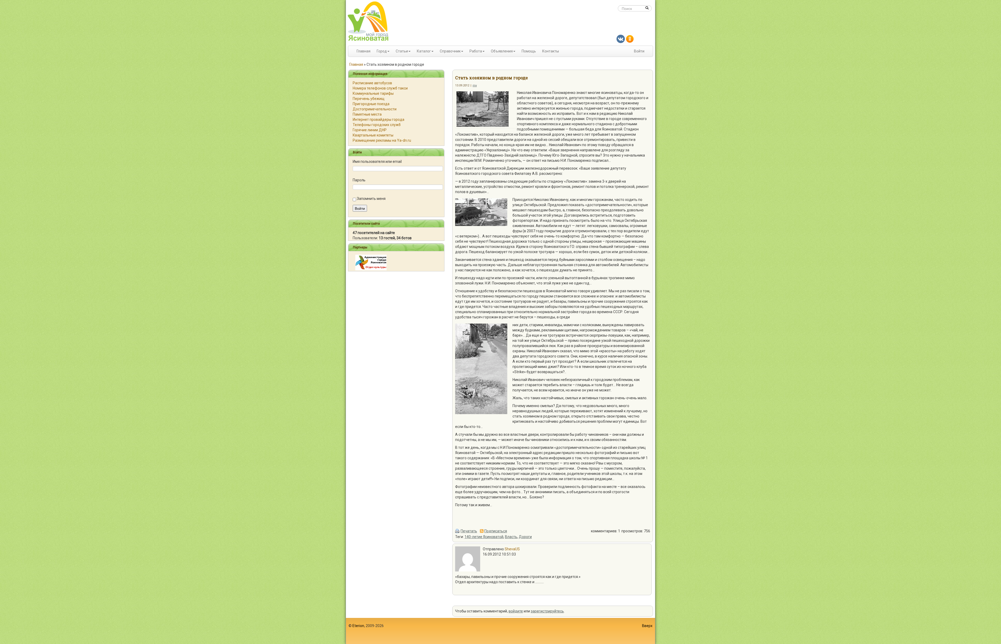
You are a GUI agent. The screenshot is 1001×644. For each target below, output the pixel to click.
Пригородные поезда (371, 104)
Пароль (359, 180)
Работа (475, 51)
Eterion (358, 626)
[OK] (630, 39)
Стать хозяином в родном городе (491, 77)
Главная (363, 51)
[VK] (621, 39)
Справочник (450, 51)
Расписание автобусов (372, 83)
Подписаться (495, 531)
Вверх (647, 626)
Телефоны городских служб (377, 125)
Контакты (550, 51)
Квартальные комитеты (373, 135)
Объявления (502, 51)
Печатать (469, 531)
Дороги (525, 537)
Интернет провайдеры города (378, 119)
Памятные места (367, 114)
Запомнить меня (371, 198)
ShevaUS (512, 549)
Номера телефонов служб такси (380, 88)
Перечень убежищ (368, 99)
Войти (639, 51)
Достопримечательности (374, 109)
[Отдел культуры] (371, 262)
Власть (511, 537)
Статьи (402, 51)
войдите (516, 611)
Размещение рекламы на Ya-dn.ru (382, 140)
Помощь (529, 51)
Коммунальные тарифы (373, 93)
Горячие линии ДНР (370, 130)
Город (382, 51)
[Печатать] (457, 531)
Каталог (424, 51)
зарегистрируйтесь (547, 611)
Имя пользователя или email (377, 161)
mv (475, 85)
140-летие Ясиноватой (484, 537)
